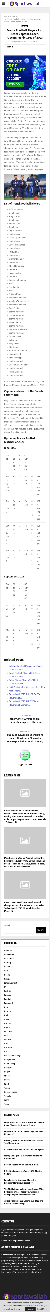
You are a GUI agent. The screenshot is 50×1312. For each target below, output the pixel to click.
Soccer (7, 1080)
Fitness (7, 995)
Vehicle (7, 1096)
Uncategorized (10, 1092)
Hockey (7, 1023)
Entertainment (10, 983)
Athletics (8, 950)
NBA (6, 1043)
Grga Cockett (18, 42)
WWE (6, 1100)
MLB (6, 1035)
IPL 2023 (8, 1031)
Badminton (9, 955)
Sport (6, 1084)
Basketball (9, 959)
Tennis (7, 1088)
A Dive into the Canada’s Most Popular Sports (24, 1149)
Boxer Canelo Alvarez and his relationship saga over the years (25, 720)
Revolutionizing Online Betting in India (21, 1165)
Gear (6, 1007)
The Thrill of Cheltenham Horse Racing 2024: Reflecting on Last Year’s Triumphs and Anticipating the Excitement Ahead (24, 1192)
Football (25, 26)
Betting (7, 963)
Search (7, 925)
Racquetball (9, 1059)
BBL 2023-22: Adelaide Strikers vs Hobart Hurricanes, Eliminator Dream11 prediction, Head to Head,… (25, 738)
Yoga (6, 1104)
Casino (7, 975)
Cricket (7, 979)
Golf (6, 1015)
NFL (6, 1051)
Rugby (7, 1072)
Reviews (8, 1068)
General (7, 1011)
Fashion (7, 991)
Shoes (7, 1076)
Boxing (7, 967)
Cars (6, 971)
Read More (42, 1309)
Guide (6, 1019)
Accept (30, 1309)
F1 (5, 987)
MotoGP (7, 1039)
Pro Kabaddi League (13, 1055)
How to (7, 1027)
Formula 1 (8, 1003)
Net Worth (8, 1047)
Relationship (9, 1064)
